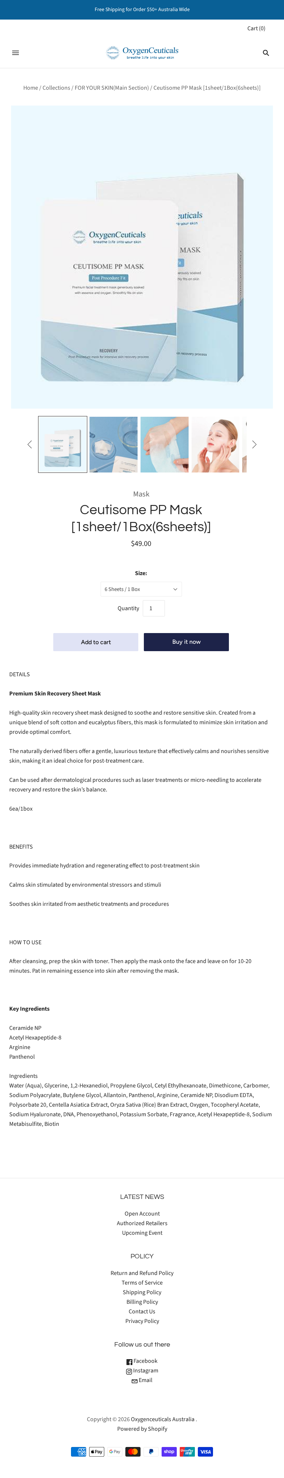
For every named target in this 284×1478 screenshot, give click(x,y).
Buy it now (186, 641)
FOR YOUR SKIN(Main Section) (112, 88)
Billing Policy (142, 1302)
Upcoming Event (142, 1233)
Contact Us (142, 1311)
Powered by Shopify (142, 1429)
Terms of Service (142, 1283)
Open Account (142, 1214)
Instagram (145, 1371)
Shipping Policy (142, 1292)
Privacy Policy (142, 1321)
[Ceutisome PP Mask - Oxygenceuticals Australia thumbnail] (63, 444)
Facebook (145, 1361)
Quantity (128, 608)
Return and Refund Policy (142, 1273)
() (256, 28)
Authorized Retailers (142, 1223)
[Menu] (15, 52)
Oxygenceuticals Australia (163, 1419)
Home (30, 88)
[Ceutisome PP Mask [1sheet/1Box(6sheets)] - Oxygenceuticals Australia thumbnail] (113, 444)
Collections (56, 88)
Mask (141, 494)
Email (145, 1380)
